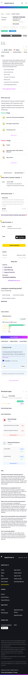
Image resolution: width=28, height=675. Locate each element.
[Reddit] (24, 557)
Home (2, 14)
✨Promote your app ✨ (14, 280)
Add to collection (14, 245)
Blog (2, 576)
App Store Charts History (18, 611)
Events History (5, 597)
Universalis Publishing (9, 277)
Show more (14, 261)
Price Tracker (4, 581)
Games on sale (18, 578)
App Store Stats (18, 615)
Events (3, 594)
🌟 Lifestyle (7, 14)
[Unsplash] (19, 557)
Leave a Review (14, 337)
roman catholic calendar (18, 295)
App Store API (4, 578)
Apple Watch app (8, 269)
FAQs (15, 625)
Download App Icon (19, 581)
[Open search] (22, 3)
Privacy (15, 672)
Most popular (4, 612)
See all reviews (8, 173)
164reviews (16, 24)
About (2, 573)
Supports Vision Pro (9, 272)
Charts (3, 610)
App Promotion (5, 584)
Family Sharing (8, 267)
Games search (17, 573)
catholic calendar (6, 295)
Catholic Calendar (16, 14)
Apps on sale (17, 576)
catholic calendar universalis (8, 298)
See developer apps (6, 408)
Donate (5, 628)
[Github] (26, 557)
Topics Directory (5, 600)
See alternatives (19, 172)
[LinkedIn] (22, 557)
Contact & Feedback (6, 625)
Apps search (17, 570)
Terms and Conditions (7, 672)
